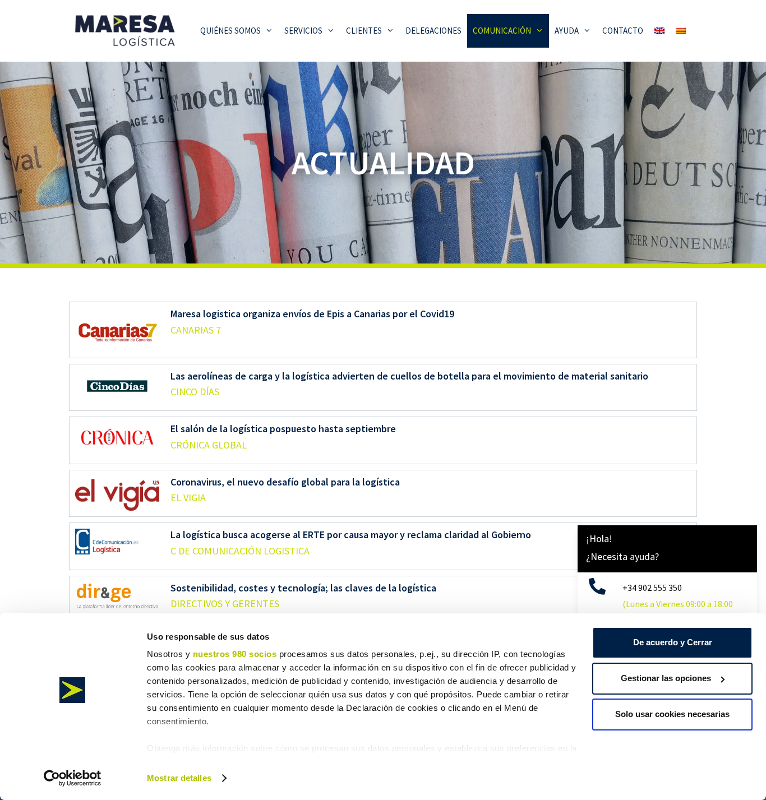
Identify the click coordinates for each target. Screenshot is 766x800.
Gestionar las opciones (666, 678)
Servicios (303, 30)
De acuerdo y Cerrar (672, 642)
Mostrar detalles (179, 778)
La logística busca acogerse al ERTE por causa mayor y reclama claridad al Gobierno (350, 534)
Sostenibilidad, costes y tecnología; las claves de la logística (303, 587)
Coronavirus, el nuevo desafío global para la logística (285, 481)
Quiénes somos (230, 30)
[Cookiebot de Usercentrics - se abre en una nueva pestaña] (73, 778)
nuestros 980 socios (235, 654)
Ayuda (567, 30)
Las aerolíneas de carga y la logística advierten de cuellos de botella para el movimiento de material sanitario (409, 375)
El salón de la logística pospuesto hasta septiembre (283, 428)
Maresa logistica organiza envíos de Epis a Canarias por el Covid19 (312, 313)
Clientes (364, 30)
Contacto (622, 30)
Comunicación (502, 30)
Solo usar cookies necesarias (672, 714)
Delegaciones (433, 30)
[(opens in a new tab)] (117, 330)
